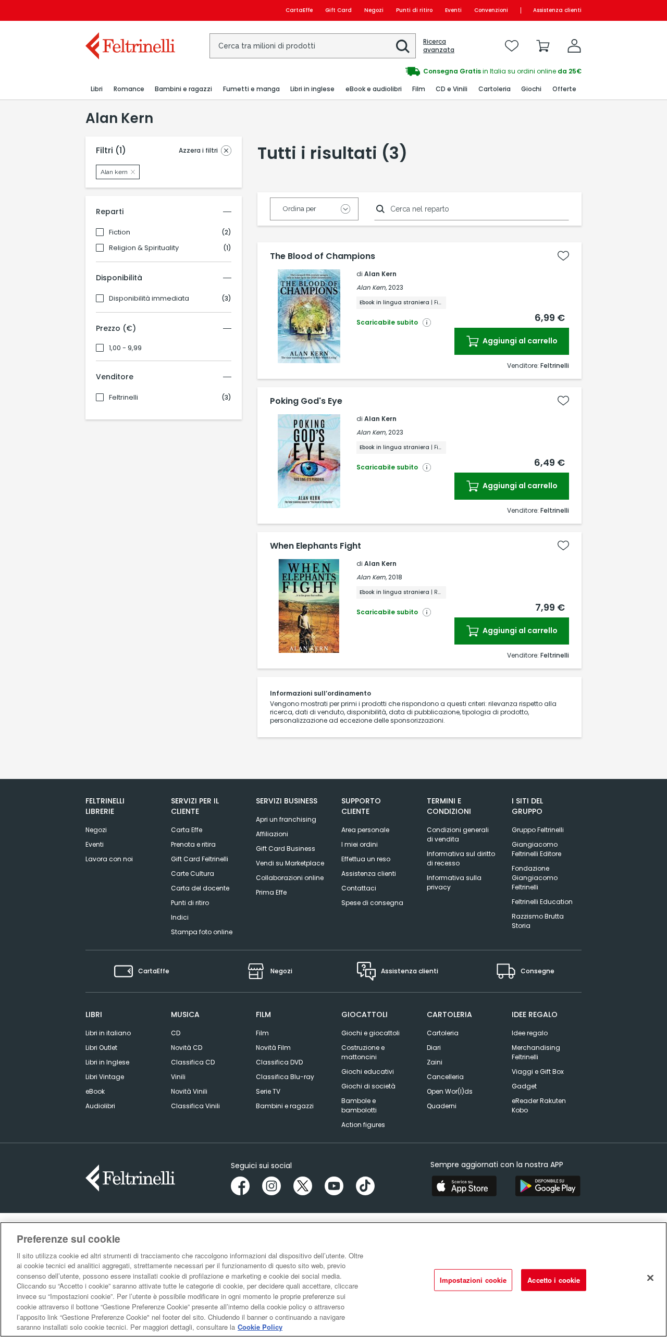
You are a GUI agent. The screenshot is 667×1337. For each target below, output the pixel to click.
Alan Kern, (371, 287)
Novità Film (273, 1047)
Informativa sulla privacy (454, 882)
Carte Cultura (192, 873)
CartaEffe (299, 10)
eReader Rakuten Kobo (539, 1105)
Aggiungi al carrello (519, 341)
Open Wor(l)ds (450, 1091)
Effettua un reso (365, 859)
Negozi (374, 10)
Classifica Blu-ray (285, 1076)
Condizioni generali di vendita (458, 834)
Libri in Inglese (107, 1062)
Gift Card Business (285, 848)
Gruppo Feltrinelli (538, 829)
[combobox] (312, 45)
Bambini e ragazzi (285, 1105)
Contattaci (358, 888)
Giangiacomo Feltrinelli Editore (536, 849)
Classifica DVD (279, 1062)
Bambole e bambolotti (359, 1105)
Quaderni (441, 1105)
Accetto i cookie (553, 1280)
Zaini (434, 1062)
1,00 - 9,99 (125, 348)
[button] (403, 46)
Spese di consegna (372, 902)
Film (262, 1033)
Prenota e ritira (193, 844)
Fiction (119, 232)
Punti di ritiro (414, 10)
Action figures (363, 1124)
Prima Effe (271, 892)
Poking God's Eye (306, 401)
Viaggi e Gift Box (538, 1071)
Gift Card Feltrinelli (199, 859)
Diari (434, 1047)
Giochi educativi (367, 1071)
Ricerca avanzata (438, 46)
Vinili (178, 1076)
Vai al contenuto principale (129, 10)
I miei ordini (359, 844)
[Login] (574, 45)
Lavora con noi (109, 859)
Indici (180, 917)
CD (175, 1033)
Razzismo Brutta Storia (538, 921)
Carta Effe (186, 829)
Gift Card (338, 10)
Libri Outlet (101, 1047)
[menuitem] (97, 89)
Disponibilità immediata (149, 298)
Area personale (365, 829)
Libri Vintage (104, 1076)
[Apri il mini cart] (543, 45)
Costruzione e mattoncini (363, 1052)
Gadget (524, 1086)
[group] (458, 71)
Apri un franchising (286, 819)
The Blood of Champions (322, 256)
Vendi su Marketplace (290, 863)
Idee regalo (530, 1033)
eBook (95, 1091)
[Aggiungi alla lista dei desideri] (563, 255)
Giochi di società (368, 1086)
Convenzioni (491, 10)
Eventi (453, 10)
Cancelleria (445, 1076)
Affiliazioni (272, 834)
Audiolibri (100, 1105)
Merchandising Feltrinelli (536, 1052)
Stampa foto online (201, 931)
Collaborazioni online (290, 877)
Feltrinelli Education (542, 901)
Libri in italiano (108, 1033)
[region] (333, 1279)
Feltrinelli (123, 397)
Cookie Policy (260, 1326)
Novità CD (186, 1047)
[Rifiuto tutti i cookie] (650, 1278)
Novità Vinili (189, 1091)
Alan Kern (380, 273)
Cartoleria (443, 1033)
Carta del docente (200, 888)
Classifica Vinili (195, 1105)
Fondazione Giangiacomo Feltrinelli (535, 878)
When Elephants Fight (315, 546)
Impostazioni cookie (473, 1280)
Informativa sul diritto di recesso (461, 858)
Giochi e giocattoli (370, 1033)
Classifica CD (193, 1062)
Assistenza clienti (557, 10)
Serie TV (268, 1091)
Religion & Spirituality (144, 248)
